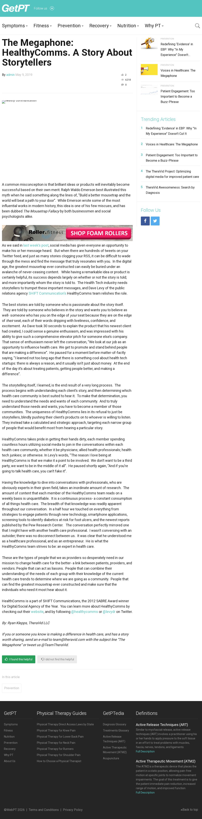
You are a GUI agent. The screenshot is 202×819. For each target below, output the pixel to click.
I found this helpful (20, 659)
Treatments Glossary (116, 730)
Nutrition (126, 25)
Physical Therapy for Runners (55, 748)
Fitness (41, 25)
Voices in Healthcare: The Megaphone (172, 144)
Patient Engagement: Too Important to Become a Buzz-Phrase (178, 96)
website (37, 612)
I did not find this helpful (59, 659)
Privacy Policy (73, 810)
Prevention (69, 25)
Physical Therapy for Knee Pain (56, 730)
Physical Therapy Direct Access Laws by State (65, 724)
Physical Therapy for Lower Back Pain (60, 736)
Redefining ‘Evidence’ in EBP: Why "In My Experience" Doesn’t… (177, 49)
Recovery (99, 25)
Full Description (145, 751)
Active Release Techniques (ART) (162, 725)
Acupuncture (111, 758)
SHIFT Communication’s (47, 293)
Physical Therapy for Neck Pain (56, 742)
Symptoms (13, 25)
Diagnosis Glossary (114, 724)
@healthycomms (84, 612)
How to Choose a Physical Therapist (59, 761)
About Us (9, 761)
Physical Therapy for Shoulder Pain (58, 755)
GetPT (10, 713)
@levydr (109, 612)
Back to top (190, 809)
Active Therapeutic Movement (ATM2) (165, 761)
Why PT (153, 25)
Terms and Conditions (44, 810)
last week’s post (36, 245)
